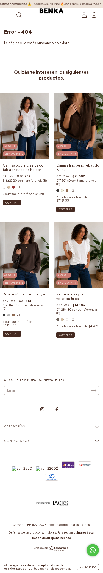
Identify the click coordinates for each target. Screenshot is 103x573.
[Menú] (9, 16)
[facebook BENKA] (57, 409)
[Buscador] (19, 16)
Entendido (88, 567)
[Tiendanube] (51, 550)
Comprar (11, 202)
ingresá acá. (85, 532)
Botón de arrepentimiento (51, 538)
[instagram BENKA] (42, 409)
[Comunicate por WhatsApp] (93, 550)
